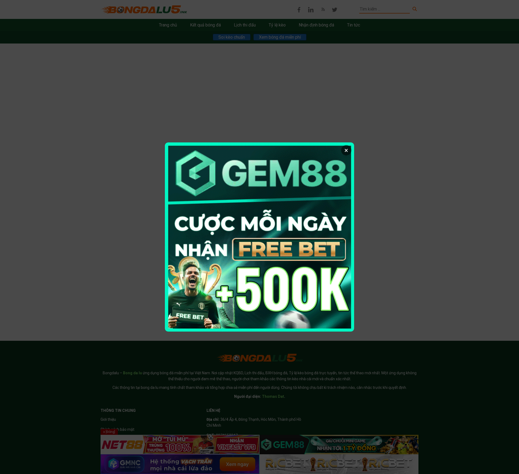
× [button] (346, 150)
